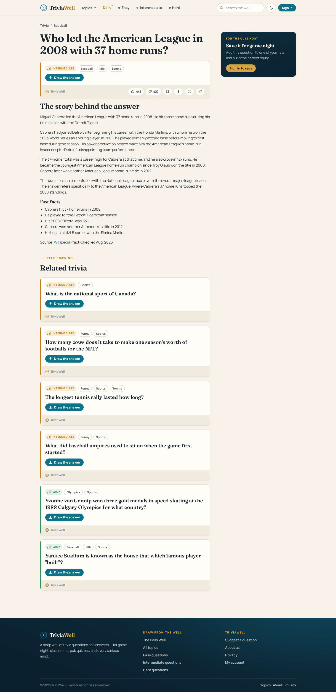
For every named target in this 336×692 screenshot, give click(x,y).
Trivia (44, 25)
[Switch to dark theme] (271, 8)
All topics (150, 647)
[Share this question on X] (189, 91)
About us (232, 647)
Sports (116, 68)
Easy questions (155, 655)
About (278, 685)
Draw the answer (67, 77)
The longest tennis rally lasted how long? (94, 397)
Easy (126, 7)
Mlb (102, 68)
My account (234, 662)
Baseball (60, 25)
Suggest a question (241, 640)
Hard (176, 7)
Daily (107, 7)
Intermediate (151, 7)
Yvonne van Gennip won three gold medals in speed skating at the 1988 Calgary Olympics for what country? (124, 503)
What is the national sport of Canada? (90, 293)
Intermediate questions (162, 662)
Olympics (73, 492)
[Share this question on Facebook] (178, 91)
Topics (86, 7)
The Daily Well (154, 640)
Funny (85, 333)
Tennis (117, 388)
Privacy (231, 655)
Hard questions (155, 670)
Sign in (287, 7)
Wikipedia (62, 242)
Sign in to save (240, 68)
